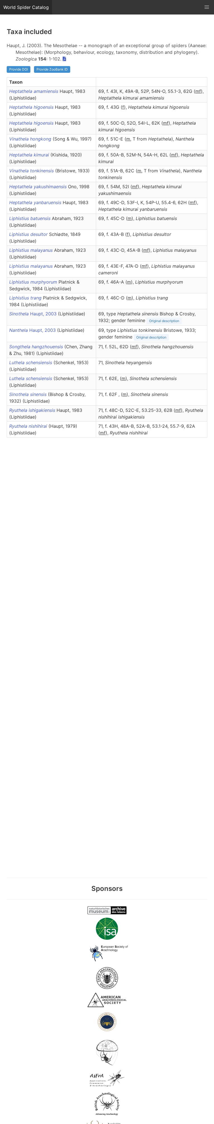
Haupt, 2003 (33, 313)
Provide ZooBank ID (52, 69)
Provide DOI (18, 69)
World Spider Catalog (26, 7)
